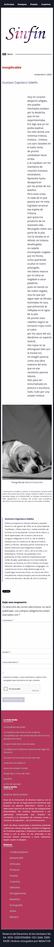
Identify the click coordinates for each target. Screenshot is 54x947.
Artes (13, 911)
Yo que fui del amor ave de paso (19, 744)
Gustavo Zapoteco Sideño (20, 82)
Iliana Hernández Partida (16, 768)
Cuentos (45, 4)
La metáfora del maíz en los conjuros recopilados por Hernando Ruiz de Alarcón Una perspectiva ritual (26, 735)
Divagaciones (18, 893)
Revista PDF (16, 858)
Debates (15, 887)
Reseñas (15, 899)
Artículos (9, 4)
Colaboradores (19, 852)
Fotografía (16, 905)
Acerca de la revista (16, 794)
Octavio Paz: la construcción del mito (22, 757)
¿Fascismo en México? (14, 763)
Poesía (34, 4)
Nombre (6, 652)
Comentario (7, 620)
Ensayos (22, 4)
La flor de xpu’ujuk (12, 784)
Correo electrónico (10, 662)
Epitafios (8, 778)
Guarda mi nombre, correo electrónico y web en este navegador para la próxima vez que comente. (24, 678)
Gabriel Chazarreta (34, 482)
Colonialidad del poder (15, 727)
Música (14, 917)
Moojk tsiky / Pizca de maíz (17, 773)
